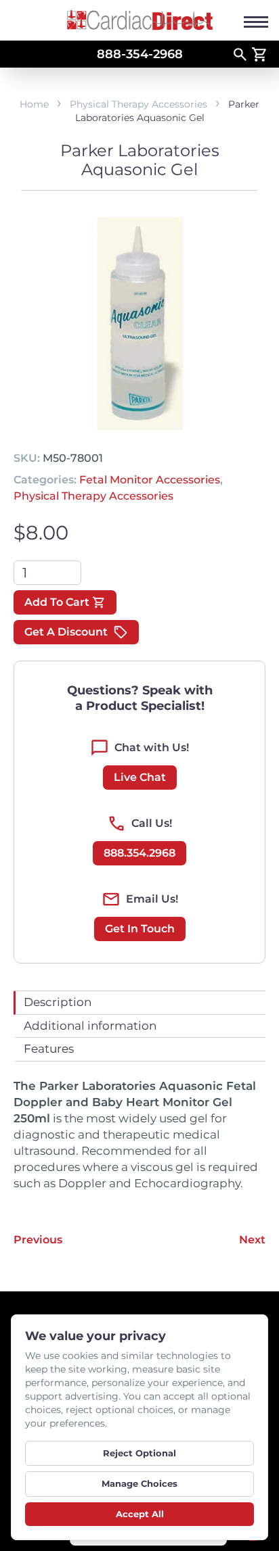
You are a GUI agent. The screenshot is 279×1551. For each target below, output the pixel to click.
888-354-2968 (140, 54)
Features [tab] (49, 1048)
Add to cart (56, 602)
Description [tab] (57, 1002)
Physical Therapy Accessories (138, 104)
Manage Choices (139, 1483)
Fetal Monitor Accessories (149, 479)
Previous (38, 1239)
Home (34, 104)
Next (252, 1239)
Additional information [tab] (90, 1025)
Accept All (140, 1513)
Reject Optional (139, 1453)
